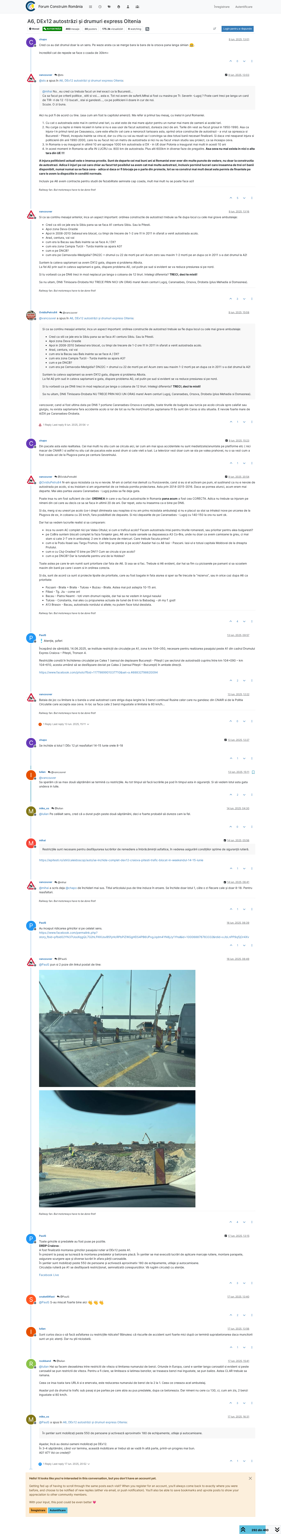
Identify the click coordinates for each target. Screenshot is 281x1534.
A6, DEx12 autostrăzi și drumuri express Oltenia (91, 80)
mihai (42, 840)
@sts (60, 74)
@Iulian (58, 808)
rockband (45, 1360)
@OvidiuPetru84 (67, 476)
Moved (35, 29)
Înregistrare (38, 1510)
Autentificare (58, 1510)
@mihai (61, 882)
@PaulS (62, 958)
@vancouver (69, 312)
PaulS (42, 635)
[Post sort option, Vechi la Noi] (214, 29)
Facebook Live (49, 1275)
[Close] (250, 1478)
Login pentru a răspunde (237, 28)
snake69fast (47, 1296)
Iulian (42, 771)
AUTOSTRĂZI (53, 29)
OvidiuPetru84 (48, 312)
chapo (43, 39)
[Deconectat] (32, 77)
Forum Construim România (60, 6)
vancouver (45, 74)
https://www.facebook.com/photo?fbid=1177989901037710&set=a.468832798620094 (98, 672)
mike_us (44, 808)
